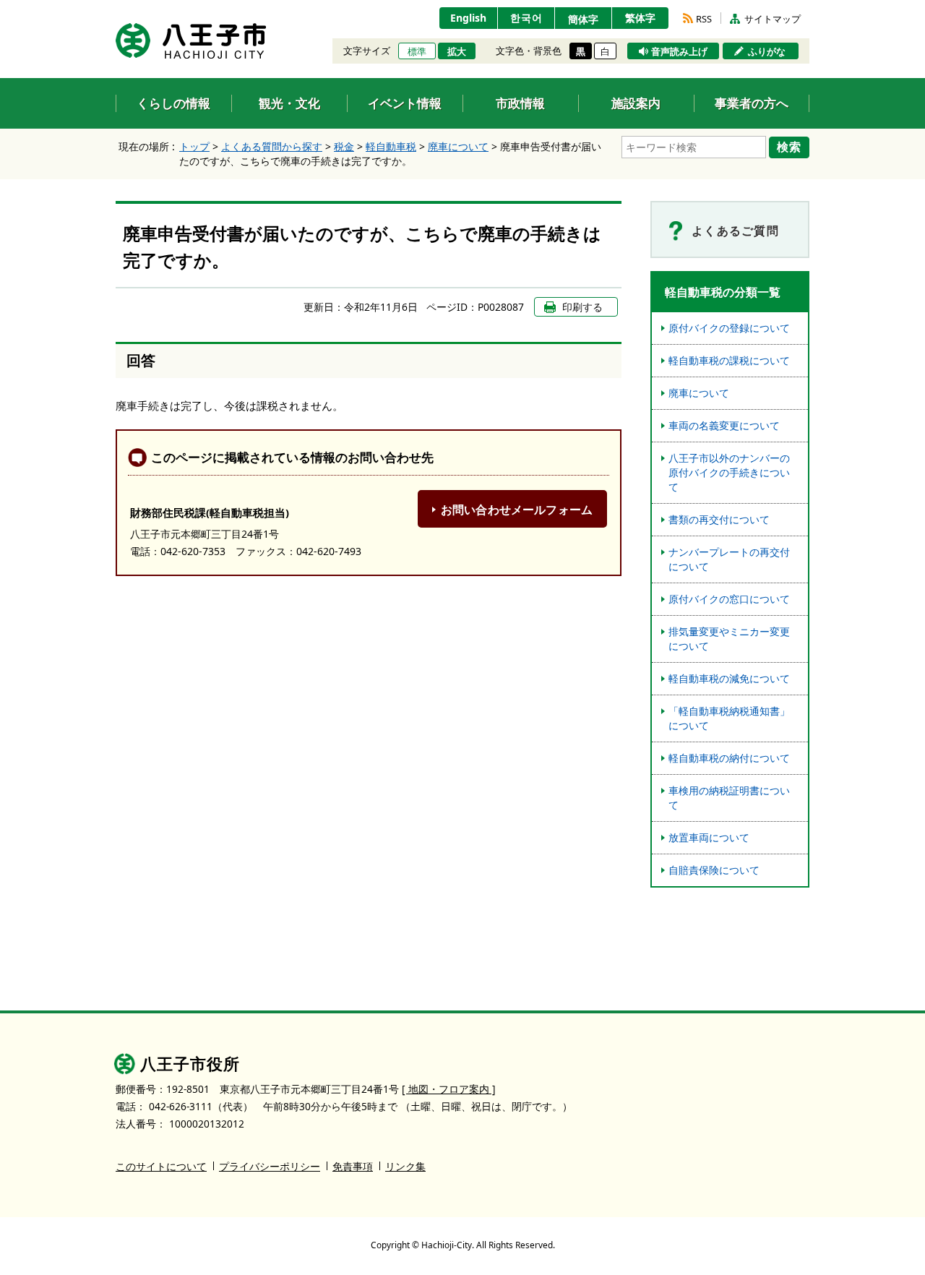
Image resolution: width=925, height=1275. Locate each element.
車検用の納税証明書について (729, 798)
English (468, 18)
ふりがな (767, 51)
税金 (344, 146)
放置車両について (708, 837)
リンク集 (405, 1166)
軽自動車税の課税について (729, 360)
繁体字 (640, 18)
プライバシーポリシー (269, 1166)
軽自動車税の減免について (729, 678)
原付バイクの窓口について (729, 599)
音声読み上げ (679, 51)
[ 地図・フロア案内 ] (449, 1089)
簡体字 (583, 19)
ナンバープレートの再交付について (729, 559)
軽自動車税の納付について (729, 758)
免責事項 (352, 1166)
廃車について (458, 146)
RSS (704, 18)
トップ (194, 146)
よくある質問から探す (271, 146)
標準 (417, 51)
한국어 (526, 18)
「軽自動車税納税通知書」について (729, 718)
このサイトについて (161, 1166)
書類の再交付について (719, 519)
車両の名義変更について (724, 425)
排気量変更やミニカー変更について (729, 638)
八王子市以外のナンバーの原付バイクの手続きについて (729, 472)
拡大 (456, 51)
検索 (789, 146)
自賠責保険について (714, 870)
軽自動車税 (391, 146)
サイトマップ (772, 18)
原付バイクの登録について (729, 328)
